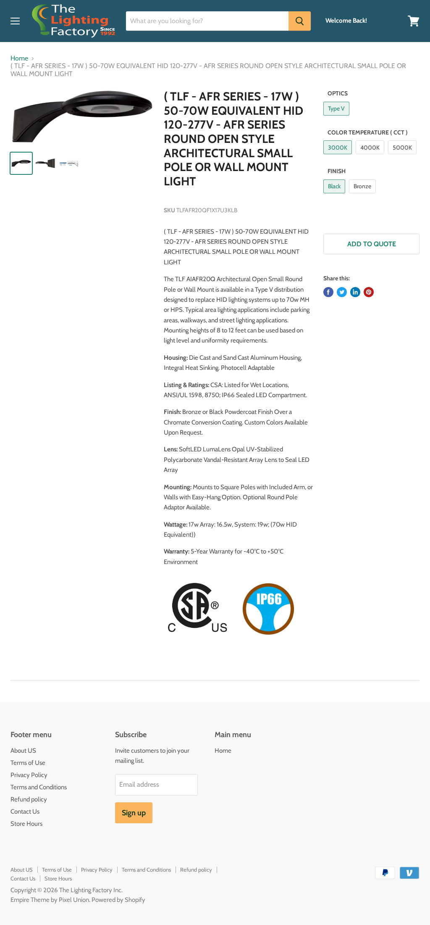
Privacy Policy (28, 775)
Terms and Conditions (38, 787)
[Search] (299, 21)
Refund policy (28, 799)
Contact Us (24, 811)
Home (19, 58)
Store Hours (26, 823)
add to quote (371, 244)
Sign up (134, 812)
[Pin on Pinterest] (369, 292)
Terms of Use (27, 763)
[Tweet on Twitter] (342, 292)
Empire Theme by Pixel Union (49, 900)
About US (23, 750)
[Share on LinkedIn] (355, 292)
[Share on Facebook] (328, 292)
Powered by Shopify (118, 900)
